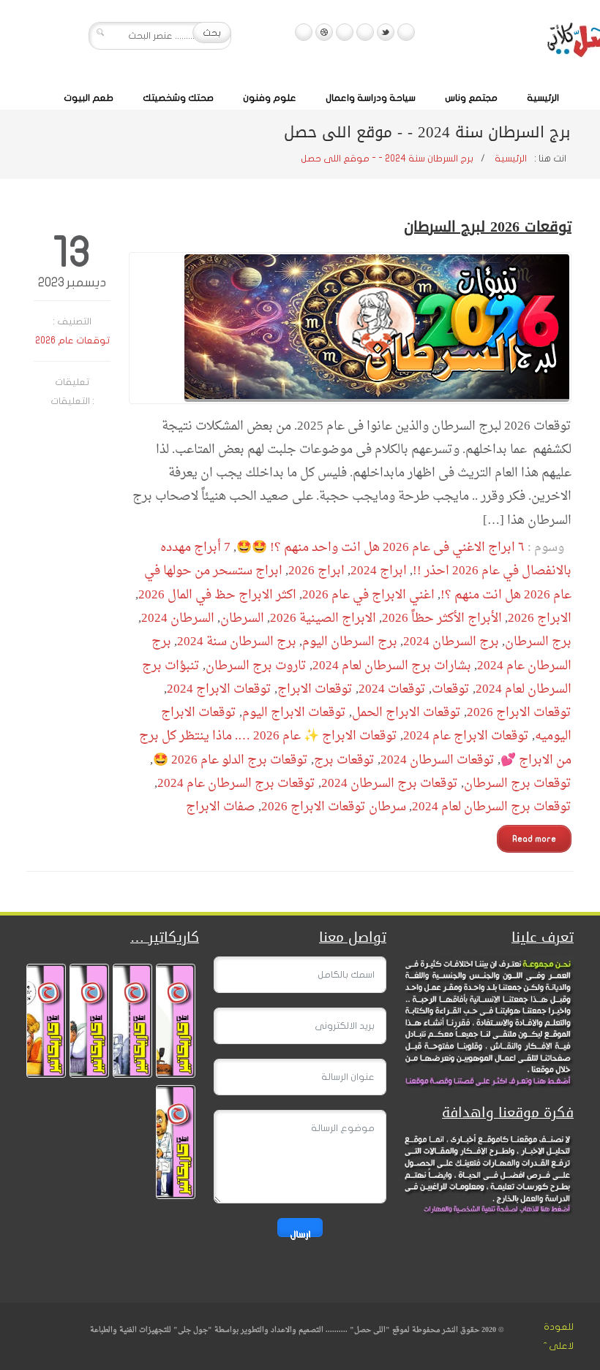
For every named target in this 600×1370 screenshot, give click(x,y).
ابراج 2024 (378, 571)
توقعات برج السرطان (517, 784)
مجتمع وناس (471, 98)
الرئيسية (543, 98)
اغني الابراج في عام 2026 (368, 595)
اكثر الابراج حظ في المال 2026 (217, 595)
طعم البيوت (88, 98)
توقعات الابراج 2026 (519, 713)
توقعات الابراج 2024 (219, 689)
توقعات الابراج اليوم (294, 713)
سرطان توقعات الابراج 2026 (333, 807)
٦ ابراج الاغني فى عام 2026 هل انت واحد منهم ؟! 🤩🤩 (380, 548)
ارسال (300, 1233)
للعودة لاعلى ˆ (559, 1336)
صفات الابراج (220, 807)
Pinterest (345, 32)
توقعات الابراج (315, 689)
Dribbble (324, 32)
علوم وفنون (269, 98)
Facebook (406, 32)
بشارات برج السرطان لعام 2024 (391, 666)
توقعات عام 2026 (72, 340)
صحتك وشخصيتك (178, 98)
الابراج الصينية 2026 (323, 618)
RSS (304, 32)
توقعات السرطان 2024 (437, 760)
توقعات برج (344, 760)
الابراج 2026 (539, 618)
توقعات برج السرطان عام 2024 (236, 784)
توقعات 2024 (392, 689)
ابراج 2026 (316, 571)
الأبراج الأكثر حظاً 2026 (442, 618)
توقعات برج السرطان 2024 (389, 784)
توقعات (451, 689)
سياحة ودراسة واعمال (371, 98)
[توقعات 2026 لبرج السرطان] (350, 328)
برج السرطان (538, 642)
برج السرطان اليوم (349, 642)
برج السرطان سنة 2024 (236, 642)
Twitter (386, 32)
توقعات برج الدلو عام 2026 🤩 (230, 760)
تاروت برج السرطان (256, 666)
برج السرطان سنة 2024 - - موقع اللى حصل (387, 158)
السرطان (242, 618)
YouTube (365, 32)
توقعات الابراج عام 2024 (466, 736)
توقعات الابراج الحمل (406, 713)
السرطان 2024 (177, 618)
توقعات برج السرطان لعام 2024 (491, 807)
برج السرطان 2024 (451, 642)
